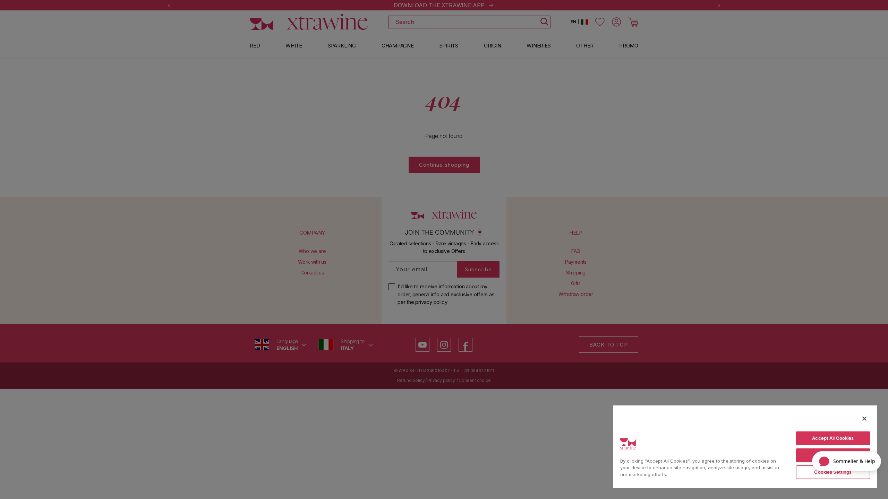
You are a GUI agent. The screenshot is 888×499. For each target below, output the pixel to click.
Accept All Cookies (833, 438)
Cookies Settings (833, 472)
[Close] (864, 418)
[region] (745, 446)
